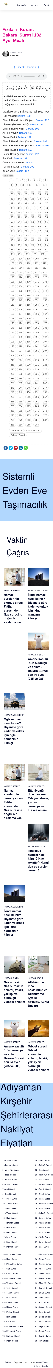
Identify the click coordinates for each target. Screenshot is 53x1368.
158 (12, 309)
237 (45, 378)
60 (39, 222)
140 (29, 291)
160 (29, 309)
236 (37, 378)
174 (20, 323)
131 (37, 282)
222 (45, 365)
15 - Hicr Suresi (9, 1227)
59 (32, 222)
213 (12, 360)
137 (45, 286)
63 (19, 226)
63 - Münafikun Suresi (11, 1278)
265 (29, 406)
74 (12, 235)
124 (20, 277)
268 (12, 411)
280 (29, 420)
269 (20, 411)
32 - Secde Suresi (43, 1218)
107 (45, 259)
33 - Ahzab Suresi (43, 1222)
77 (32, 235)
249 (20, 392)
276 (37, 415)
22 (25, 194)
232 (45, 374)
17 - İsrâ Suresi (9, 1237)
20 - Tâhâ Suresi (42, 1160)
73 (46, 231)
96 (39, 249)
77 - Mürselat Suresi (44, 1254)
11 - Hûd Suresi (9, 1208)
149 (20, 300)
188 (12, 337)
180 (29, 328)
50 (12, 217)
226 (37, 369)
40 (25, 208)
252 (45, 392)
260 (29, 402)
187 (45, 332)
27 (19, 199)
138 (12, 291)
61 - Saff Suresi (9, 1268)
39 (19, 208)
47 (32, 212)
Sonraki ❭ (33, 67)
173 (12, 323)
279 (20, 420)
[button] (21, 5)
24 (39, 194)
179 (20, 328)
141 (37, 291)
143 (12, 295)
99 (19, 254)
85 (46, 240)
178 (12, 328)
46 (25, 212)
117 (44, 268)
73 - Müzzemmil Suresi (12, 1326)
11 (30, 185)
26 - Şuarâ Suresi (43, 1189)
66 (39, 226)
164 (20, 314)
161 (37, 309)
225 (29, 369)
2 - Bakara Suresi (10, 1165)
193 (12, 342)
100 (26, 254)
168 (12, 319)
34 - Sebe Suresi (42, 1227)
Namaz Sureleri (12, 590)
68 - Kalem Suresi (10, 1302)
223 (12, 369)
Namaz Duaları (35, 978)
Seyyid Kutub (16, 52)
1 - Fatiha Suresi (9, 1160)
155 (29, 305)
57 (19, 222)
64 (25, 226)
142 (45, 291)
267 (45, 406)
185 (29, 332)
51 (19, 217)
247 (45, 388)
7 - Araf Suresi (8, 1189)
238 (12, 383)
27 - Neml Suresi (42, 1194)
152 (45, 300)
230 (29, 374)
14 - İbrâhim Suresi (10, 1222)
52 (25, 217)
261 (37, 402)
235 (29, 378)
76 (25, 235)
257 (45, 397)
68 (12, 231)
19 (46, 189)
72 (39, 231)
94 (25, 249)
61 (46, 222)
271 (37, 411)
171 (37, 319)
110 (28, 263)
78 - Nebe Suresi (42, 1259)
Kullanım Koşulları (41, 1366)
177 (45, 323)
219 (20, 365)
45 (19, 212)
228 (12, 374)
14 (12, 189)
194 (20, 342)
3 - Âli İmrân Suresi (10, 1169)
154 (20, 305)
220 (29, 365)
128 (12, 282)
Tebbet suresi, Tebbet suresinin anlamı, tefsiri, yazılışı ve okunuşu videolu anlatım (38, 1058)
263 (12, 406)
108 (12, 263)
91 (46, 245)
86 (12, 245)
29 (32, 199)
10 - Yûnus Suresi (10, 1203)
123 (12, 277)
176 (37, 323)
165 (29, 314)
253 (12, 397)
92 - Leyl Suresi (42, 1326)
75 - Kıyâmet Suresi (11, 1336)
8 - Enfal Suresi (9, 1194)
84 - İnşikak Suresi (43, 1287)
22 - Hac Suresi (42, 1169)
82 (25, 240)
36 (39, 203)
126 (37, 277)
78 (39, 235)
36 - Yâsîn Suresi (42, 1237)
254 (20, 397)
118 (12, 272)
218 (12, 365)
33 (19, 203)
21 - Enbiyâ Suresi (43, 1165)
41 (32, 208)
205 (29, 351)
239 (20, 383)
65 (32, 226)
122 (45, 272)
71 (32, 231)
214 (20, 360)
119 (20, 272)
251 (37, 392)
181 (37, 328)
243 (12, 388)
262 (45, 402)
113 (12, 268)
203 (12, 351)
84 (39, 240)
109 (20, 263)
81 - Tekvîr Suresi (43, 1273)
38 (12, 208)
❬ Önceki (19, 67)
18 (39, 189)
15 (19, 189)
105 (29, 259)
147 (45, 295)
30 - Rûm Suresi (42, 1208)
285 (29, 425)
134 (20, 286)
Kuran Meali (8, 176)
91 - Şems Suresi (43, 1321)
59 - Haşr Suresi (9, 1259)
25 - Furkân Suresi (43, 1184)
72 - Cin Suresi (8, 1321)
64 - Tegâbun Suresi (11, 1283)
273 (12, 415)
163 (12, 314)
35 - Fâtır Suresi (42, 1232)
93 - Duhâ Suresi (42, 1331)
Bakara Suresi (18, 435)
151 (37, 300)
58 (25, 222)
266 (37, 406)
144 (20, 295)
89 (32, 245)
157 (45, 305)
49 (46, 212)
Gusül (46, 5)
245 (29, 388)
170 (29, 319)
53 (32, 217)
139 (20, 291)
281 (37, 420)
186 (37, 332)
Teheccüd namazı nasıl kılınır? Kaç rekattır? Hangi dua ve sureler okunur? (38, 860)
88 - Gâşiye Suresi (43, 1307)
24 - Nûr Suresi (42, 1179)
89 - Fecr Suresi (42, 1312)
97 (46, 249)
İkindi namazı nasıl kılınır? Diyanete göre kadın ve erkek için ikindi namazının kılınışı (38, 606)
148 (12, 300)
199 (20, 346)
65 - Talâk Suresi (10, 1287)
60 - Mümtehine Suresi (12, 1263)
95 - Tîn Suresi (42, 1340)
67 (46, 226)
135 (29, 286)
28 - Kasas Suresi (42, 1198)
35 (32, 203)
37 (46, 203)
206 (37, 351)
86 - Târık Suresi (42, 1297)
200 (29, 346)
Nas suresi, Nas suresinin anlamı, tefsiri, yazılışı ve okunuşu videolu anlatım (14, 992)
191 (37, 337)
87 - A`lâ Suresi (42, 1302)
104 (20, 259)
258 (12, 402)
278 (12, 420)
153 (12, 305)
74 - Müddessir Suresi (11, 1331)
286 (37, 425)
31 (46, 199)
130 (29, 282)
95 (32, 249)
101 (34, 254)
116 (36, 268)
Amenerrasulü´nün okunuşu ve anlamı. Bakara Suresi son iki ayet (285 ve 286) (38, 669)
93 (19, 249)
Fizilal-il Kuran (33, 430)
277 (45, 415)
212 (45, 355)
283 (12, 425)
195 (29, 342)
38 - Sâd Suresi (42, 1246)
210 (29, 355)
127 (45, 277)
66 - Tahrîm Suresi (10, 1292)
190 (29, 337)
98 (12, 254)
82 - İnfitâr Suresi (43, 1278)
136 (37, 286)
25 (46, 194)
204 (20, 351)
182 (45, 328)
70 (25, 231)
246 (37, 388)
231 (37, 374)
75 (19, 235)
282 (45, 420)
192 (45, 337)
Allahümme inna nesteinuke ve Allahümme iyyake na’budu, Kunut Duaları (38, 994)
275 (29, 415)
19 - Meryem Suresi (11, 1246)
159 (20, 309)
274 (20, 415)
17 (32, 189)
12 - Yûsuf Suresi (10, 1213)
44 (12, 212)
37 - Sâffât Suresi (43, 1242)
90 (39, 245)
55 (46, 217)
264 (20, 406)
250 (29, 392)
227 (45, 369)
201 (37, 346)
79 (46, 235)
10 (23, 185)
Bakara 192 (24, 116)
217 (45, 360)
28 (25, 199)
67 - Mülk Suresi (9, 1297)
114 (20, 268)
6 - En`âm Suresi (10, 1184)
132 (45, 282)
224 (20, 369)
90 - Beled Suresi (43, 1316)
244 (20, 388)
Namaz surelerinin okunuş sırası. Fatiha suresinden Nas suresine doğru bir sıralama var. (14, 608)
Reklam (8, 1362)
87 (19, 245)
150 (29, 300)
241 (37, 383)
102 (42, 254)
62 (12, 226)
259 (20, 402)
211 (37, 355)
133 (12, 286)
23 (32, 194)
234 (20, 378)
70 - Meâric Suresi (10, 1312)
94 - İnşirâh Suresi (43, 1336)
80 (12, 240)
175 (29, 323)
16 (25, 189)
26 (12, 199)
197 (45, 342)
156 (37, 305)
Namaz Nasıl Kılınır (38, 590)
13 (44, 185)
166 (37, 314)
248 (12, 392)
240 (29, 383)
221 (37, 365)
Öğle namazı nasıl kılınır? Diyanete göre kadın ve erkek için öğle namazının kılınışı (14, 731)
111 (36, 263)
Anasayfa (21, 5)
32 (12, 203)
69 (19, 231)
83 (32, 240)
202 (45, 346)
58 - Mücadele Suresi (11, 1254)
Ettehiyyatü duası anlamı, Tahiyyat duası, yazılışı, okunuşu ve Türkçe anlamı (38, 800)
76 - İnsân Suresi (10, 1340)
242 (45, 383)
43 (46, 208)
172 (45, 319)
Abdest (34, 5)
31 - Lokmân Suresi (44, 1213)
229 (20, 374)
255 (29, 397)
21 (19, 194)
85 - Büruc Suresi (42, 1292)
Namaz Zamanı (42, 1362)
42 (39, 208)
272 (45, 411)
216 (37, 360)
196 (37, 342)
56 (12, 222)
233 (12, 378)
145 (29, 295)
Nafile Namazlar (37, 846)
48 (39, 212)
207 (45, 351)
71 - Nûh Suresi (9, 1316)
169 (20, 319)
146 (37, 295)
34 (25, 203)
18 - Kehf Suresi (9, 1242)
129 (20, 282)
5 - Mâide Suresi (9, 1179)
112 (44, 263)
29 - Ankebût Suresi (44, 1203)
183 (12, 332)
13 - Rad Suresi (9, 1218)
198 (12, 346)
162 (45, 309)
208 (12, 355)
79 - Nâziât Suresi (43, 1263)
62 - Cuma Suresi (10, 1273)
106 (37, 259)
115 (28, 268)
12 (37, 185)
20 (12, 194)
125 (29, 277)
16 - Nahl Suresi (9, 1232)
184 (20, 332)
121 (36, 272)
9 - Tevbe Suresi (9, 1198)
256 (37, 397)
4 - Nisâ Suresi (9, 1174)
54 (39, 217)
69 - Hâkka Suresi (10, 1307)
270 (29, 411)
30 (39, 199)
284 (20, 425)
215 (29, 360)
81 (19, 240)
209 (20, 355)
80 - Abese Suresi (43, 1268)
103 (12, 259)
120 (28, 272)
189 (20, 337)
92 (12, 249)
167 (45, 314)
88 (25, 245)
